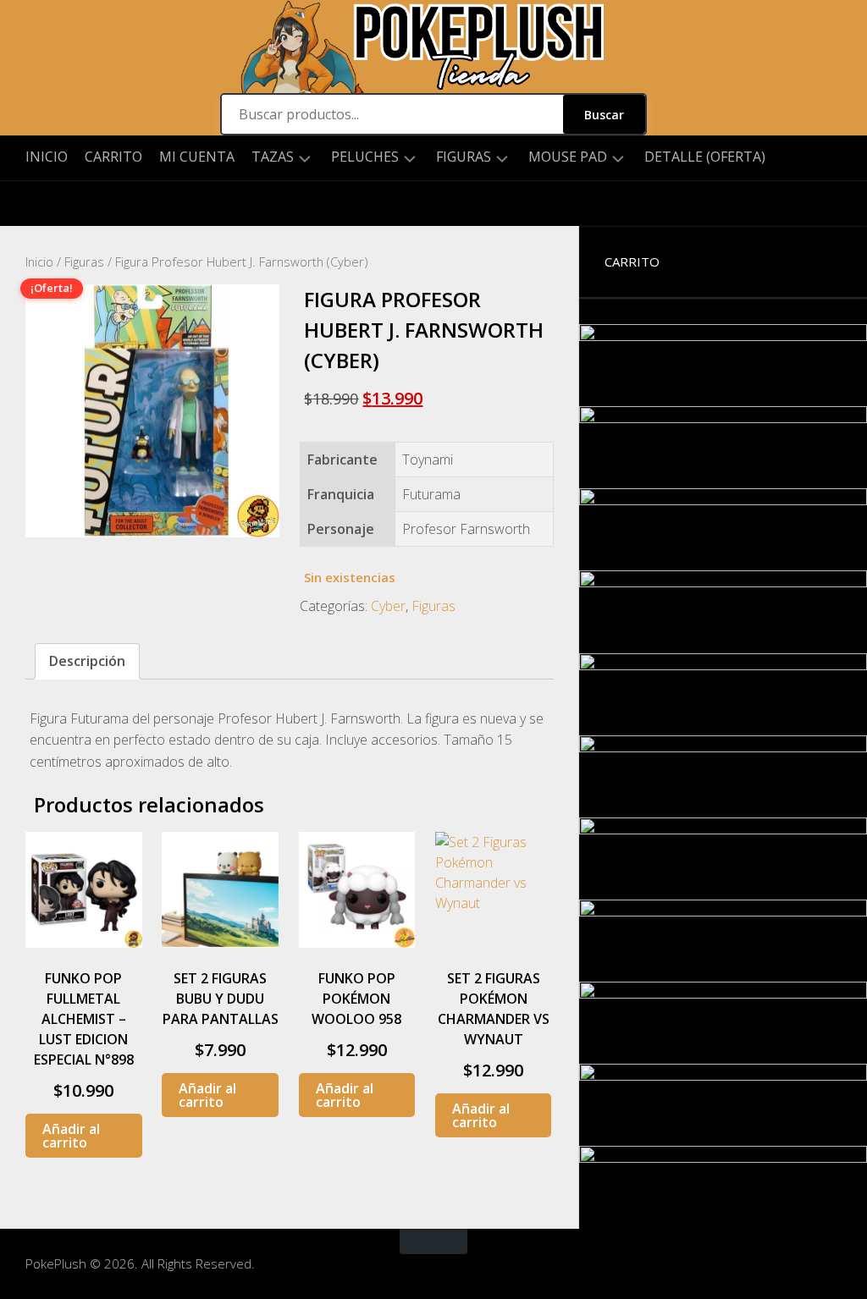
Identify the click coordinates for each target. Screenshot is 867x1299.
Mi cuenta (197, 156)
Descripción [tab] (87, 661)
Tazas (272, 157)
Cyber (388, 606)
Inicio (46, 156)
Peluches (365, 157)
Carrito (113, 156)
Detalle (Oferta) (704, 156)
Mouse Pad (567, 157)
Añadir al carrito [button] (71, 1136)
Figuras (463, 157)
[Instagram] (38, 203)
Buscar (604, 115)
